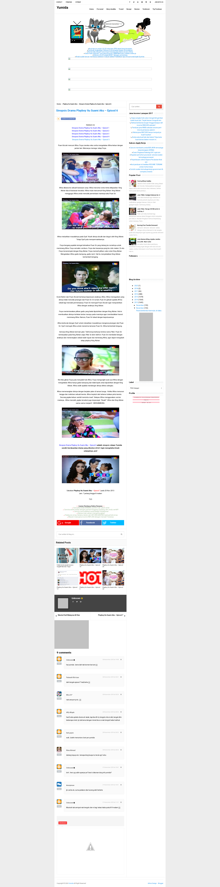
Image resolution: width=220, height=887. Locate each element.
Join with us (159, 2)
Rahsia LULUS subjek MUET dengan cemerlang (110, 55)
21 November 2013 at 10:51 (111, 785)
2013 (136, 302)
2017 (136, 291)
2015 (136, 297)
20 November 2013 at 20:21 (111, 677)
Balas (59, 663)
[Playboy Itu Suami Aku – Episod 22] (113, 577)
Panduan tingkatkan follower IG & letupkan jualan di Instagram (110, 50)
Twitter (113, 523)
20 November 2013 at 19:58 (111, 659)
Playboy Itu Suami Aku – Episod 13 (67, 588)
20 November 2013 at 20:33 (111, 694)
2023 (136, 286)
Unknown (76, 598)
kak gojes (70, 733)
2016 (136, 294)
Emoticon (63, 823)
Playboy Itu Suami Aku (70, 104)
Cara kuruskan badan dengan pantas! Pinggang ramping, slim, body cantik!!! (91, 509)
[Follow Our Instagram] (146, 2)
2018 (136, 288)
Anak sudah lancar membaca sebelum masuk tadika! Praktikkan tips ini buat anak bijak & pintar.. (110, 57)
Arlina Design (152, 883)
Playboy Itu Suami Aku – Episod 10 (90, 565)
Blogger (160, 883)
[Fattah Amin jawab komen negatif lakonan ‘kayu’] (67, 555)
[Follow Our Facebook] (130, 2)
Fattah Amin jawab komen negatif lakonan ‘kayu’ (65, 565)
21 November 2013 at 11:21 (111, 802)
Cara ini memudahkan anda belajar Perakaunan (91, 511)
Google (68, 523)
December (140, 305)
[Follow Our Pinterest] (150, 2)
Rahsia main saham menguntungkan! (91, 513)
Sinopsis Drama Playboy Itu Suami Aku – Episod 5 (90, 140)
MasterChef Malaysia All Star (69, 615)
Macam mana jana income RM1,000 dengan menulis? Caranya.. (91, 517)
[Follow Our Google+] (138, 2)
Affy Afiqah (70, 712)
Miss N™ (69, 695)
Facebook (90, 523)
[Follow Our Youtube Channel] (142, 2)
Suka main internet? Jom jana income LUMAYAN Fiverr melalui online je (110, 53)
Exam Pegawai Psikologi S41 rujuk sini (146, 152)
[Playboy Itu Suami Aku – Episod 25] (113, 555)
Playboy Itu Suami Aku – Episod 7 (110, 615)
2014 (136, 300)
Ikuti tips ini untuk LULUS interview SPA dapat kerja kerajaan (110, 49)
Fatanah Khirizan (72, 677)
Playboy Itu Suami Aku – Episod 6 (90, 588)
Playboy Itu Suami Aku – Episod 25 (112, 565)
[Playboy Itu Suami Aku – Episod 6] (90, 577)
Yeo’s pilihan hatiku (144, 181)
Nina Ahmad (70, 750)
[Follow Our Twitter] (134, 2)
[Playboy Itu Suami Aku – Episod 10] (90, 555)
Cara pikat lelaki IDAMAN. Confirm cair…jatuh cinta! (91, 508)
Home (59, 104)
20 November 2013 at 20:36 (111, 712)
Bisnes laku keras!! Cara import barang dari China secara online (110, 52)
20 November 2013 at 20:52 (111, 732)
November (140, 308)
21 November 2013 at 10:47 (111, 767)
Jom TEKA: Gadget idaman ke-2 (148, 195)
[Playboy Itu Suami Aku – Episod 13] (67, 577)
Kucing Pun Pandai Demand (147, 225)
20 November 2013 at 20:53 (111, 750)
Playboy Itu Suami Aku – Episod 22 (112, 588)
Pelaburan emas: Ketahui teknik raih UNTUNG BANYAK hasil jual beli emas (91, 515)
